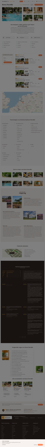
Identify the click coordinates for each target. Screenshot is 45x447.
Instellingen (35, 444)
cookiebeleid (4, 444)
